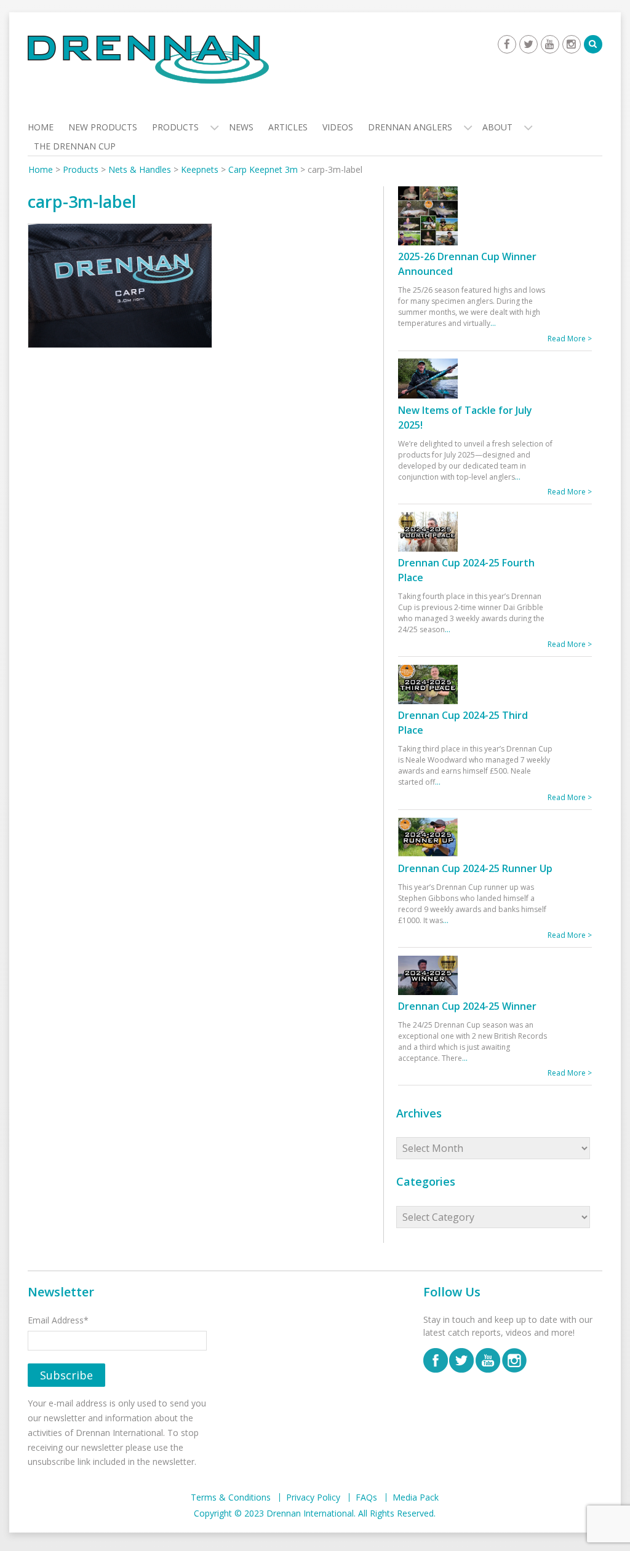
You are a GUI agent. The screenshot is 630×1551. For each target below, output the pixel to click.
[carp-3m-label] (120, 288)
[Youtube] (550, 44)
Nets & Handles (139, 169)
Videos (337, 127)
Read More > (570, 338)
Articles (288, 127)
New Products (102, 127)
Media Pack (416, 1497)
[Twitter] (528, 44)
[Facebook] (507, 44)
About (497, 127)
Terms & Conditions (231, 1497)
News (241, 127)
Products (175, 127)
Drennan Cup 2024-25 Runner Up (475, 868)
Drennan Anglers (410, 127)
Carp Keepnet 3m (263, 169)
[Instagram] (571, 44)
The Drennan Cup (75, 146)
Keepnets (199, 169)
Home (41, 127)
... (493, 323)
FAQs (366, 1497)
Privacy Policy (313, 1497)
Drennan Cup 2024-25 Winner (467, 1006)
